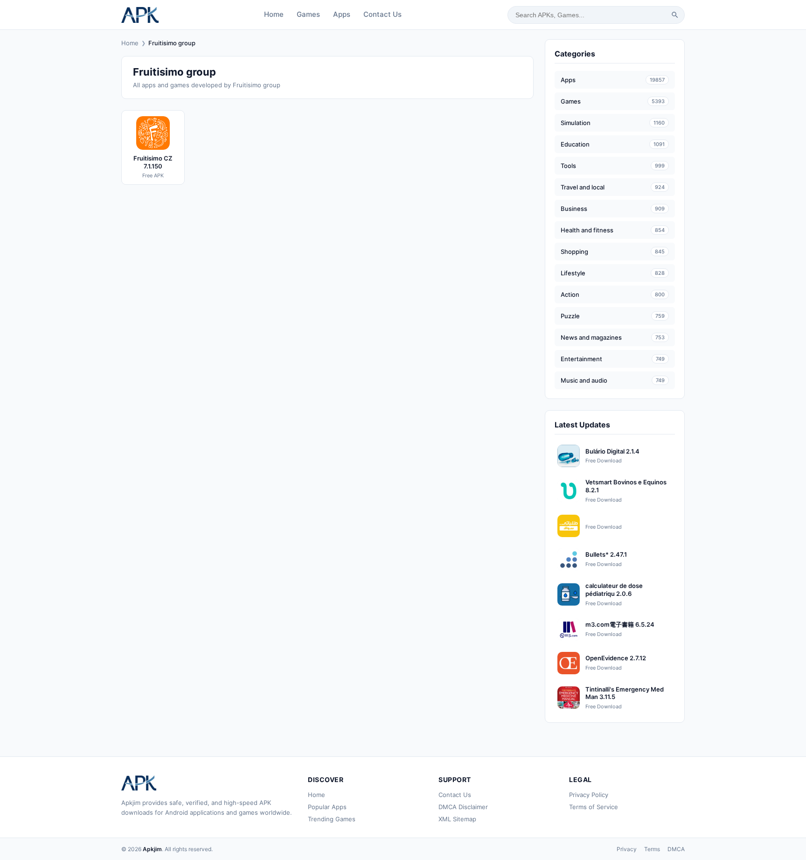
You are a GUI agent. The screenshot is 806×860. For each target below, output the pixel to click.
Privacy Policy (588, 794)
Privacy (627, 849)
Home (274, 14)
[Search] (675, 15)
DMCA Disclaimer (463, 807)
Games (308, 14)
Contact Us (382, 14)
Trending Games (331, 819)
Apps (341, 14)
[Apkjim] (140, 15)
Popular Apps (327, 807)
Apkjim (152, 849)
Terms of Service (593, 807)
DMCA (676, 849)
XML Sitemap (457, 819)
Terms (652, 849)
